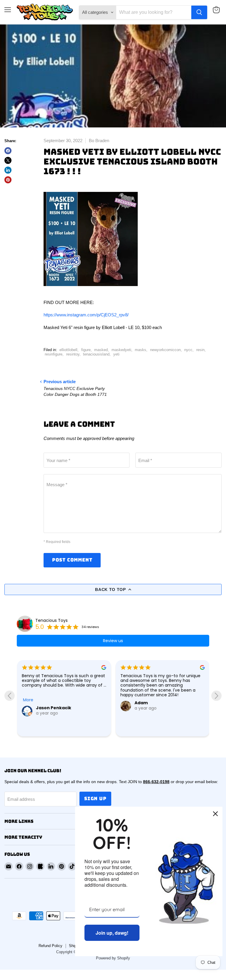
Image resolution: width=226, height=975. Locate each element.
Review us (113, 641)
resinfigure (53, 354)
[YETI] (91, 289)
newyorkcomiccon (165, 350)
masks (140, 350)
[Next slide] (216, 696)
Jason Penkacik (53, 708)
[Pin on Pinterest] (7, 179)
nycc (188, 350)
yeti (116, 354)
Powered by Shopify (113, 958)
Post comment (72, 560)
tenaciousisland (96, 354)
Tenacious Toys (51, 620)
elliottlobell (68, 350)
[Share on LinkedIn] (7, 170)
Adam (140, 703)
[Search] (199, 12)
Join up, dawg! (112, 932)
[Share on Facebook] (7, 150)
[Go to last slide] (9, 696)
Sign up (95, 798)
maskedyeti (121, 350)
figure (86, 350)
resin (200, 350)
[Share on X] (7, 160)
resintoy (72, 354)
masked (101, 350)
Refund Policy (50, 946)
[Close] (215, 814)
